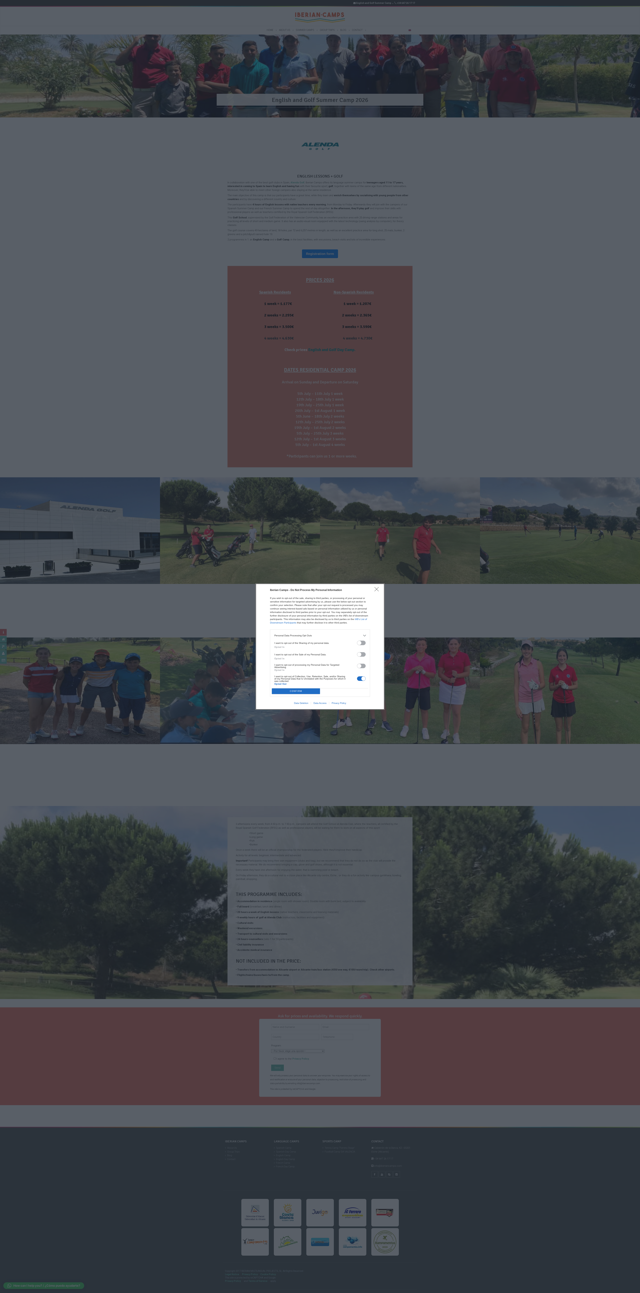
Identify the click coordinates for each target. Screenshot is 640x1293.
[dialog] (320, 646)
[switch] (361, 643)
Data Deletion (301, 703)
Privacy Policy (339, 703)
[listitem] (320, 635)
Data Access (320, 703)
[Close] (377, 590)
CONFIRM (296, 691)
